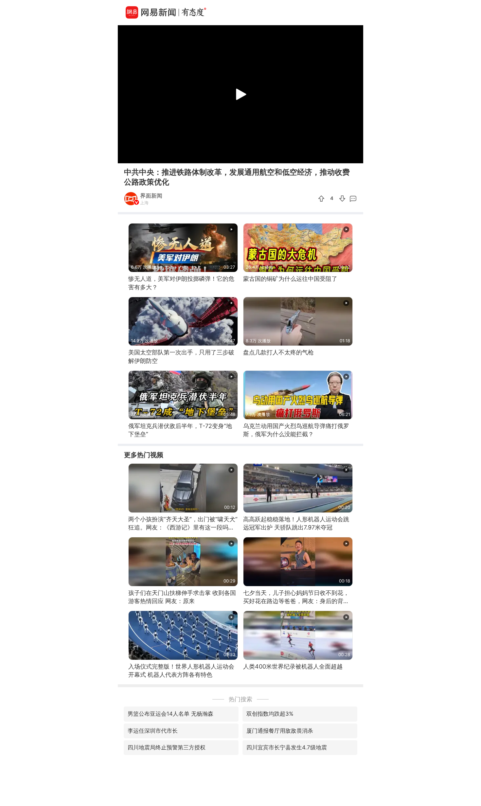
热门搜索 (240, 699)
